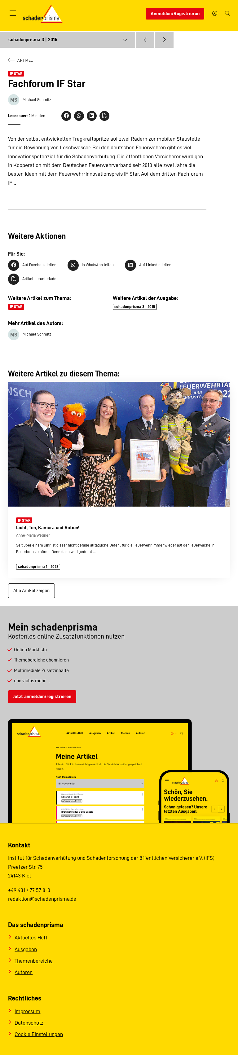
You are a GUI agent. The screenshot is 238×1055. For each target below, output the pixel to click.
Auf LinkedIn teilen (155, 265)
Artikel (25, 60)
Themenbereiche (34, 961)
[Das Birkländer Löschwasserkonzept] (145, 40)
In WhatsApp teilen (98, 265)
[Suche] (227, 13)
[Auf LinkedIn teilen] (92, 116)
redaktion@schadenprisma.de (42, 899)
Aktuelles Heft (31, 937)
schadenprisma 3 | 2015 (134, 307)
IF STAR (16, 74)
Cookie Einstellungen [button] (39, 1034)
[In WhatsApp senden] (79, 116)
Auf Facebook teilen (39, 265)
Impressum (27, 1011)
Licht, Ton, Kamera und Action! (47, 527)
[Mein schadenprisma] (214, 13)
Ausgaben (26, 949)
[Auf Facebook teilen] (66, 116)
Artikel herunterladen (40, 279)
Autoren (24, 972)
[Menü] (12, 14)
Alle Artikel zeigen (31, 590)
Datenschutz (29, 1023)
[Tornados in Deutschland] (164, 40)
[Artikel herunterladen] (104, 116)
